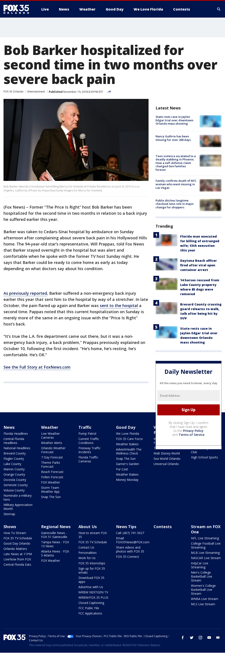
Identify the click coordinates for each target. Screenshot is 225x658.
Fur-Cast (122, 469)
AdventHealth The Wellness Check (129, 451)
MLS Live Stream (203, 604)
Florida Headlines (16, 433)
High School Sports (204, 457)
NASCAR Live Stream (206, 558)
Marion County (14, 469)
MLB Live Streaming (205, 553)
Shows (10, 526)
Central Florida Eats (17, 564)
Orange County (14, 474)
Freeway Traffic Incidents (89, 450)
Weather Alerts (51, 443)
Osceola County (15, 480)
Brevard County (15, 453)
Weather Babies (127, 444)
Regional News (56, 526)
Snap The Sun (51, 497)
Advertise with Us (90, 587)
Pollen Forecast (52, 477)
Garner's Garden (127, 464)
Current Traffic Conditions (88, 441)
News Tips (126, 526)
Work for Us (87, 558)
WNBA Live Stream (204, 599)
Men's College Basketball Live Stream (201, 576)
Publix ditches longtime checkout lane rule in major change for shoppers (175, 203)
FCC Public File (88, 608)
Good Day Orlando (17, 543)
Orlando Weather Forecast (53, 450)
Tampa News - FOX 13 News (55, 544)
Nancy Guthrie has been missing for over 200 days (173, 138)
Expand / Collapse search (218, 9)
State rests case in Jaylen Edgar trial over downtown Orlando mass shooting (174, 120)
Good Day (125, 427)
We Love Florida (127, 433)
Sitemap (9, 514)
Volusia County (14, 490)
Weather (49, 427)
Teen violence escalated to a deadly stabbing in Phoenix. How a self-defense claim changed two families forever (176, 163)
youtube (209, 637)
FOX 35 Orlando (14, 91)
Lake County (12, 464)
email (217, 637)
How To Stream (15, 533)
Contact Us (86, 547)
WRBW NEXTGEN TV (93, 592)
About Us (87, 526)
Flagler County (14, 458)
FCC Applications (90, 613)
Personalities (87, 553)
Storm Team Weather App (50, 489)
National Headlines (17, 448)
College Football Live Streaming (206, 545)
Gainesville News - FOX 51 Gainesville (54, 535)
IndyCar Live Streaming (199, 565)
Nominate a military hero (18, 497)
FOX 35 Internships (91, 563)
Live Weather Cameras (50, 435)
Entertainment (36, 91)
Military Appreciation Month (18, 507)
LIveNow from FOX (17, 559)
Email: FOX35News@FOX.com (132, 540)
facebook (182, 637)
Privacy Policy (193, 431)
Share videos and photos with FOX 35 (130, 549)
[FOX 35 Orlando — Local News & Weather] (18, 9)
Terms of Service (191, 435)
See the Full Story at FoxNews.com (37, 367)
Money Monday (127, 480)
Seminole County (16, 485)
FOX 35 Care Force (129, 439)
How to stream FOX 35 (92, 535)
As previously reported (25, 293)
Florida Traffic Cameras (88, 459)
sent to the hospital (119, 305)
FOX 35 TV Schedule (18, 538)
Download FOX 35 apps (91, 580)
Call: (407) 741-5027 (130, 533)
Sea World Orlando (167, 458)
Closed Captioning (91, 603)
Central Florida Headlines (14, 441)
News (9, 427)
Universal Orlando (166, 464)
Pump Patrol (87, 433)
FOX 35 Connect (127, 556)
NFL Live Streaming (205, 538)
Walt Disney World (167, 453)
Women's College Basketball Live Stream (203, 589)
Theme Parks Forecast (50, 464)
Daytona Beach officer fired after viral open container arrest (198, 265)
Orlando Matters (15, 549)
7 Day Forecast (52, 457)
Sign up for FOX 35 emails (91, 570)
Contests (163, 526)
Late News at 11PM (18, 554)
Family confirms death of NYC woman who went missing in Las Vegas (176, 184)
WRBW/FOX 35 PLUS (93, 597)
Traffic (84, 427)
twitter (191, 637)
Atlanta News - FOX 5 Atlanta (55, 553)
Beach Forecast (52, 472)
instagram (200, 637)
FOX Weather (50, 482)
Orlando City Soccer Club (205, 450)
